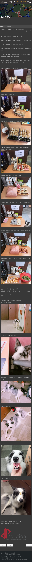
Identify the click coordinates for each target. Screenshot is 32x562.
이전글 (3, 545)
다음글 (9, 545)
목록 (29, 545)
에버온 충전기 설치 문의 (21, 2)
